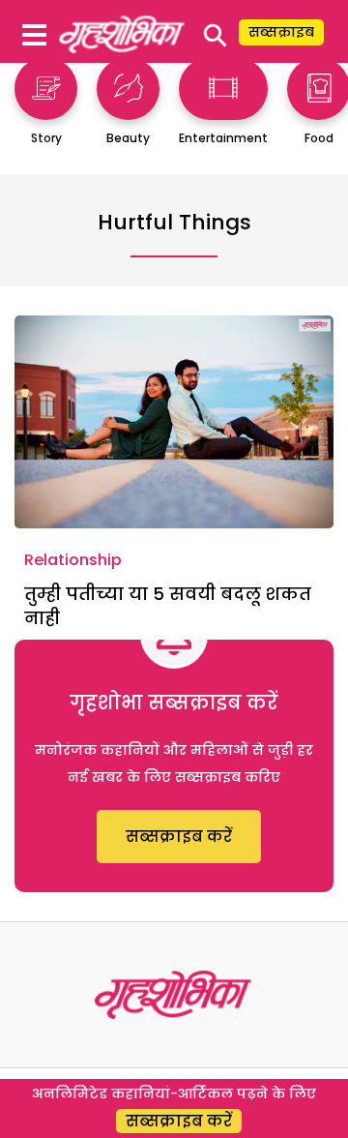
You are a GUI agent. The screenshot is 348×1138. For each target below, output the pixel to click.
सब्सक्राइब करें (179, 836)
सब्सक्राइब (281, 32)
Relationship (73, 560)
